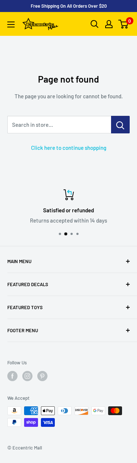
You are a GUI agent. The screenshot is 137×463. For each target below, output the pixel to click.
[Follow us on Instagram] (27, 376)
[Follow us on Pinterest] (42, 376)
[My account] (109, 24)
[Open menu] (11, 24)
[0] (123, 24)
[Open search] (95, 24)
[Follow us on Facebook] (12, 376)
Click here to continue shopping (68, 147)
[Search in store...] (120, 124)
